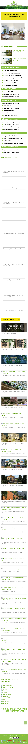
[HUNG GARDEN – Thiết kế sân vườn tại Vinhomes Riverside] (14, 588)
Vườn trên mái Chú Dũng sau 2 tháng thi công (13, 310)
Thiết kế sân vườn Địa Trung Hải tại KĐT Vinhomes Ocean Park (13, 444)
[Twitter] (3, 740)
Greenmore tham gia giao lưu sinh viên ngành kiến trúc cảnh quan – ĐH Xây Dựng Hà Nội (14, 187)
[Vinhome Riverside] (6, 685)
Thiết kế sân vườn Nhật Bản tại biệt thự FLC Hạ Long (13, 642)
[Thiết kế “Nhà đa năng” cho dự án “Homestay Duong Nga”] (14, 479)
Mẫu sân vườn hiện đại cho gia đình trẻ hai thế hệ (12, 562)
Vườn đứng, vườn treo (9, 110)
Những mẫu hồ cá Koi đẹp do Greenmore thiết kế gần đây (13, 674)
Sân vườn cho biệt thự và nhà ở (11, 103)
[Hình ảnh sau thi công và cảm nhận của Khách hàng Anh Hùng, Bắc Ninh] (14, 289)
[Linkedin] (9, 742)
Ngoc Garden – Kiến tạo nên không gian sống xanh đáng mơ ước (13, 512)
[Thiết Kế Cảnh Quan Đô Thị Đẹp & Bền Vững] (6, 61)
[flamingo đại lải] (5, 697)
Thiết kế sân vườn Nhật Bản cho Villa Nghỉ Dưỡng (12, 407)
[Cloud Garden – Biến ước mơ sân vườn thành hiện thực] (14, 528)
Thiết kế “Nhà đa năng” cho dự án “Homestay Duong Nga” (13, 486)
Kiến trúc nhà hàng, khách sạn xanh (12, 138)
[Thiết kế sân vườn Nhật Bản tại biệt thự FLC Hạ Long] (14, 639)
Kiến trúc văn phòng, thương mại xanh (13, 143)
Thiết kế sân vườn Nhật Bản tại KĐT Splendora (12, 469)
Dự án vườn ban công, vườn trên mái (12, 78)
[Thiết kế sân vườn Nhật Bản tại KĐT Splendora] (14, 463)
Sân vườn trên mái (7, 105)
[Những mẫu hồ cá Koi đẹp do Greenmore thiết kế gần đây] (14, 670)
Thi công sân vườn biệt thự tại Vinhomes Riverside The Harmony (14, 543)
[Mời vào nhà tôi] (5, 701)
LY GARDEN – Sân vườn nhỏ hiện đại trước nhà (12, 571)
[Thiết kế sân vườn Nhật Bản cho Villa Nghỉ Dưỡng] (14, 401)
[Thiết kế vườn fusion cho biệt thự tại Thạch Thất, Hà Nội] (14, 372)
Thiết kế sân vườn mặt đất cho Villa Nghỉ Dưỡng (12, 417)
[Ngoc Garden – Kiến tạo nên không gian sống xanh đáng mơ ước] (14, 508)
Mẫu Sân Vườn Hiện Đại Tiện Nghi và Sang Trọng (12, 552)
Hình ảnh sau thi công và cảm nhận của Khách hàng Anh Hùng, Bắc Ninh (13, 296)
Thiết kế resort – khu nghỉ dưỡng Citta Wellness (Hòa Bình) (13, 454)
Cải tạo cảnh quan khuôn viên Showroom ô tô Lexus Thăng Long (13, 502)
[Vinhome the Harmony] (7, 687)
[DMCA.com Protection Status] (14, 737)
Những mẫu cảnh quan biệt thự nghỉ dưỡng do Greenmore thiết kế (12, 633)
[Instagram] (16, 742)
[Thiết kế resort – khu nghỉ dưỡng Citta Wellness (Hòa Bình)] (14, 450)
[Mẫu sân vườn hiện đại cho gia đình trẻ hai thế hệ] (14, 559)
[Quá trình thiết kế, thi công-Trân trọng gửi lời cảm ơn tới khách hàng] (14, 243)
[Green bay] (4, 699)
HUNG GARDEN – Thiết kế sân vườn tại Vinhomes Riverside (12, 592)
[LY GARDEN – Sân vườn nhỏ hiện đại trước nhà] (14, 569)
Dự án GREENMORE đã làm (10, 70)
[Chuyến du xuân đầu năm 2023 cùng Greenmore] (14, 227)
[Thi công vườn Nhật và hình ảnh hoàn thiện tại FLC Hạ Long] (14, 619)
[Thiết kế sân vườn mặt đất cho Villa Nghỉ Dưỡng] (14, 414)
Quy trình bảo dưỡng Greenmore (11, 96)
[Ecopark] (4, 690)
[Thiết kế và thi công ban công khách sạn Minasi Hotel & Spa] (14, 385)
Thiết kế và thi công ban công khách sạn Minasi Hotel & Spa (13, 392)
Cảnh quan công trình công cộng (11, 124)
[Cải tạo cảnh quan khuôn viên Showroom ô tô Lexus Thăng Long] (14, 495)
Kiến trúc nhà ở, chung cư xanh (11, 140)
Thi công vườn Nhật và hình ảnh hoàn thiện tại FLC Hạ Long (14, 623)
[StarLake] (4, 692)
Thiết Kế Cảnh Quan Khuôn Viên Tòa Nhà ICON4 (12, 365)
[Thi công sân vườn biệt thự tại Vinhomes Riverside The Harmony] (14, 539)
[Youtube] (23, 740)
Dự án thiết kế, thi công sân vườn (11, 73)
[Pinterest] (10, 740)
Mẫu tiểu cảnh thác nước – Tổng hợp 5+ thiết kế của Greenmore (13, 654)
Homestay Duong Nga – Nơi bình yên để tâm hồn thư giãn (13, 522)
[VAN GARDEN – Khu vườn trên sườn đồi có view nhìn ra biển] (14, 578)
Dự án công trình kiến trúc (9, 82)
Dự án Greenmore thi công (10, 85)
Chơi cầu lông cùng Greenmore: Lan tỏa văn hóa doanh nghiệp (13, 172)
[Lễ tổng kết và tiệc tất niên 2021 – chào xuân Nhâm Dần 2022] (14, 258)
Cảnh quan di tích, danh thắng (11, 127)
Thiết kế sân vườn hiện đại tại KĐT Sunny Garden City (13, 427)
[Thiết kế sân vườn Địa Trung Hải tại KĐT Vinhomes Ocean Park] (14, 437)
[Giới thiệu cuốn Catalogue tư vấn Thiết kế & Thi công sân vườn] (14, 196)
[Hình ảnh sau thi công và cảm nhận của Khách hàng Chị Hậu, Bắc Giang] (14, 274)
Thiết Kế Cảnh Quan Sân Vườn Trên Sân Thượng (12, 349)
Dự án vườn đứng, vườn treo (10, 80)
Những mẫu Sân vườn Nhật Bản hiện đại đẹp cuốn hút (13, 612)
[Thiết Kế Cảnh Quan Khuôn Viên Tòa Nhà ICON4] (14, 359)
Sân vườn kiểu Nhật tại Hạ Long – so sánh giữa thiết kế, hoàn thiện (14, 602)
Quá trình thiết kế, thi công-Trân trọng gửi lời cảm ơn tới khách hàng (13, 249)
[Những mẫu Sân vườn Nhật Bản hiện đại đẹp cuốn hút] (14, 609)
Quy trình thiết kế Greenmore (10, 91)
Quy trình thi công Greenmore (11, 94)
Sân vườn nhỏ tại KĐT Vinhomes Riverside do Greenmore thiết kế (12, 664)
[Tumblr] (3, 742)
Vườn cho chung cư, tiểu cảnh (11, 108)
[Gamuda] (4, 689)
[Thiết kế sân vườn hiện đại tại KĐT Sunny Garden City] (14, 424)
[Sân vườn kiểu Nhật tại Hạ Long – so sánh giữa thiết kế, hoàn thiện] (14, 599)
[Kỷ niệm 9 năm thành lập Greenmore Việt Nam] (14, 212)
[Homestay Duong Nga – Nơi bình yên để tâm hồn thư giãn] (14, 518)
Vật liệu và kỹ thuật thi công (10, 115)
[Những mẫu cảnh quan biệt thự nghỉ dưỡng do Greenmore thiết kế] (14, 629)
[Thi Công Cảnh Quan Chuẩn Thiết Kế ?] (6, 53)
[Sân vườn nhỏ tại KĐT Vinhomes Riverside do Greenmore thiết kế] (14, 660)
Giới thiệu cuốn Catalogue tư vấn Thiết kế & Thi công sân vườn (13, 203)
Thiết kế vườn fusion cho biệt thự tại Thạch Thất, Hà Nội (13, 376)
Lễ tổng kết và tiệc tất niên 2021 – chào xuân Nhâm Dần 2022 (13, 265)
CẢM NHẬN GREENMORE (9, 158)
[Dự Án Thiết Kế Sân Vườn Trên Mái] (14, 327)
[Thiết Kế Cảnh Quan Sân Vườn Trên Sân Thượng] (14, 343)
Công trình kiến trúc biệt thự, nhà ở (12, 136)
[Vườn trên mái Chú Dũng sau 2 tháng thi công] (14, 305)
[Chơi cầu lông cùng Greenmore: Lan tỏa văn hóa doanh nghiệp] (14, 165)
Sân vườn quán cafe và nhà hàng (11, 129)
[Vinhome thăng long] (7, 694)
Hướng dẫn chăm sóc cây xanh (11, 113)
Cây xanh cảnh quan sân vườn (11, 149)
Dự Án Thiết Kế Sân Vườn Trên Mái (9, 333)
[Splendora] (4, 696)
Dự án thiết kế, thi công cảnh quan (12, 75)
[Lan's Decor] (4, 703)
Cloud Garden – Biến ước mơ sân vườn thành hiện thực (14, 532)
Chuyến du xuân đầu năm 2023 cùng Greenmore (13, 233)
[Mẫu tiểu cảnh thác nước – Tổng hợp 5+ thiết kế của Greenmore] (14, 650)
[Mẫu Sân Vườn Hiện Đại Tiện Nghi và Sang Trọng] (14, 549)
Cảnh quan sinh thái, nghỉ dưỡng (11, 122)
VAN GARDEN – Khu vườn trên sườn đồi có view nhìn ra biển (14, 582)
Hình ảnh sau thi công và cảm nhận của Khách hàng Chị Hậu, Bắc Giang (13, 280)
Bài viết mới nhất (7, 46)
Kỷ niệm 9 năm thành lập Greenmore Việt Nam (13, 218)
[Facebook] (16, 740)
